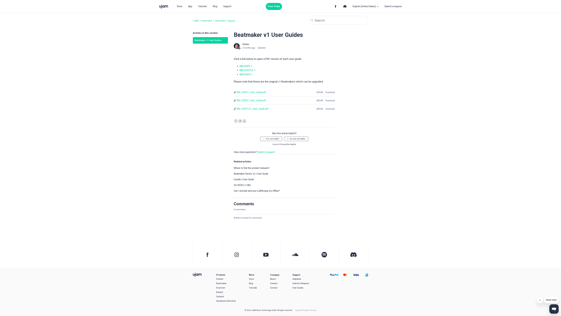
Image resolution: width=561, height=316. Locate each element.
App (190, 6)
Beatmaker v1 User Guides (207, 40)
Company (274, 275)
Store (179, 6)
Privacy (313, 310)
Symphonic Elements (226, 301)
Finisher (219, 279)
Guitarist (220, 296)
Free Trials (274, 6)
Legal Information (302, 310)
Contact (273, 288)
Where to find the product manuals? (252, 168)
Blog (215, 6)
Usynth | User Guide (244, 179)
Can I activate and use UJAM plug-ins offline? (257, 190)
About (273, 279)
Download (330, 92)
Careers (273, 283)
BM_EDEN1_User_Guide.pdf (251, 100)
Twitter (240, 121)
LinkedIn (244, 121)
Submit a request (393, 6)
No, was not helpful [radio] (297, 139)
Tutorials (202, 6)
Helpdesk (296, 279)
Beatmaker (207, 21)
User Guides (297, 288)
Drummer (220, 288)
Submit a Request (300, 283)
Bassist (219, 292)
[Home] (197, 274)
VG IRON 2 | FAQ (242, 185)
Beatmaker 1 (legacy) (225, 21)
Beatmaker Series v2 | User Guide (251, 173)
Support (227, 6)
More (251, 275)
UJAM (196, 21)
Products (220, 275)
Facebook (236, 121)
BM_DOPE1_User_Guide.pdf (251, 92)
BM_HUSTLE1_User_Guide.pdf (253, 108)
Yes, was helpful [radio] (272, 139)
